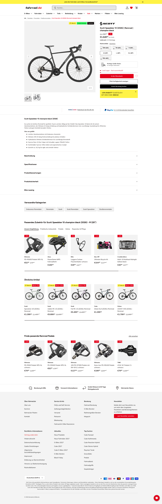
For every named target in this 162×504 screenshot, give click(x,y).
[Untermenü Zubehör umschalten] (54, 13)
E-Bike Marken (59, 454)
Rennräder (37, 18)
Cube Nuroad (88, 435)
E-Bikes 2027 (59, 442)
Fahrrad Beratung (90, 405)
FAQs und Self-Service (62, 405)
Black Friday (58, 458)
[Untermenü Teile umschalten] (62, 13)
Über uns (27, 405)
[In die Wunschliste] (136, 76)
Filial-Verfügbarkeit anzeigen (119, 81)
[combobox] (84, 8)
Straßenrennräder (45, 18)
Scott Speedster (89, 209)
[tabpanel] (81, 253)
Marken (97, 14)
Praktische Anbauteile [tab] (48, 229)
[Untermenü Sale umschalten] (92, 13)
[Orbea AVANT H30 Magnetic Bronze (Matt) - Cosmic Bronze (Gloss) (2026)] (127, 294)
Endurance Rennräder (34, 209)
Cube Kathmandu (90, 439)
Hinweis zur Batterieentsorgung (35, 464)
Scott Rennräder (72, 209)
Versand (57, 413)
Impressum (28, 456)
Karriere (27, 409)
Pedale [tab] (60, 229)
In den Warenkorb (117, 76)
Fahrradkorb (88, 461)
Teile (59, 14)
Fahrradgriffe (88, 465)
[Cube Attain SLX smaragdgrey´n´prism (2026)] (104, 294)
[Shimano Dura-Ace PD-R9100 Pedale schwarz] (104, 350)
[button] (131, 8)
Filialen (107, 14)
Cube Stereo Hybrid (91, 446)
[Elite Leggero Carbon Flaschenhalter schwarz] (81, 245)
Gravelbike (88, 454)
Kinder (80, 14)
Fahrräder (38, 14)
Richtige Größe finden (114, 63)
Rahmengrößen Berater (92, 413)
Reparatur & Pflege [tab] (79, 229)
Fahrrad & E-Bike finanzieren (64, 424)
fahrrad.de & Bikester (33, 497)
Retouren (57, 416)
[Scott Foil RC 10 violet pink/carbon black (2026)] (81, 294)
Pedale (86, 458)
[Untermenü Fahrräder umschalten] (43, 13)
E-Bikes (27, 14)
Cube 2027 (58, 446)
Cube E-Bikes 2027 (61, 450)
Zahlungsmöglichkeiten (62, 409)
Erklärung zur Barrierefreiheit (34, 460)
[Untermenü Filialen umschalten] (111, 13)
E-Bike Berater (89, 409)
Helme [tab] (67, 229)
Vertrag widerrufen (31, 435)
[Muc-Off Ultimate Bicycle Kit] (104, 245)
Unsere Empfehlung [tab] (31, 229)
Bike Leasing (119, 14)
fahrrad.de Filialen (30, 413)
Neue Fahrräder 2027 (62, 439)
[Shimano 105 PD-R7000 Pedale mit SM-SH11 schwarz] (81, 350)
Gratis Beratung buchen (118, 86)
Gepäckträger (89, 469)
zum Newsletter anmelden (125, 416)
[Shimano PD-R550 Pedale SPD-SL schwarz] (34, 350)
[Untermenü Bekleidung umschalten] (75, 13)
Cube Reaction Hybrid (92, 442)
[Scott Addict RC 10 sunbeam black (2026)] (58, 294)
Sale (88, 14)
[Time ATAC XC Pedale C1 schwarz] (127, 350)
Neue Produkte (59, 435)
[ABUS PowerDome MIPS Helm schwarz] (58, 245)
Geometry (112, 43)
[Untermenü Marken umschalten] (102, 13)
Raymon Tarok (89, 450)
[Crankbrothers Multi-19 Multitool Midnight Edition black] (127, 245)
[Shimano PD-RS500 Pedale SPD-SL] (34, 245)
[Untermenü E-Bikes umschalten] (31, 13)
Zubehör (49, 14)
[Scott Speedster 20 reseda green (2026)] (34, 294)
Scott (60, 209)
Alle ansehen (133, 336)
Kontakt (27, 416)
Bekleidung (69, 14)
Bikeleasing (58, 420)
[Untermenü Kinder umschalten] (84, 13)
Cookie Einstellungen (31, 446)
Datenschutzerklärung (32, 442)
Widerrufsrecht (29, 439)
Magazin (87, 416)
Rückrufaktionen (30, 467)
